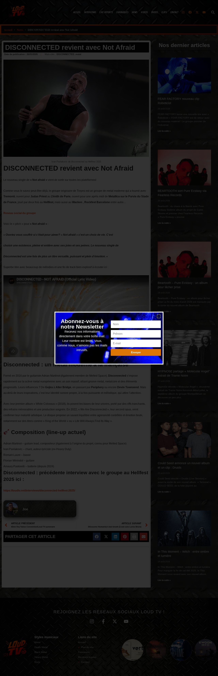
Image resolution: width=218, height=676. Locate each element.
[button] (159, 316)
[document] (109, 338)
